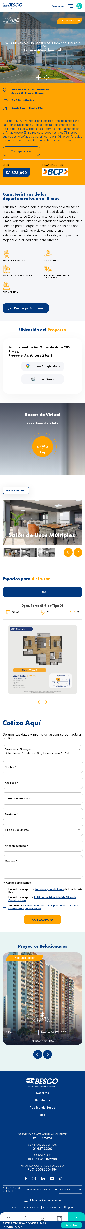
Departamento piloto (42, 423)
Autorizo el (44, 907)
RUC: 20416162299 (42, 1159)
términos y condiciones (49, 889)
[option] (43, 522)
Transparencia (21, 151)
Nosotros (42, 1093)
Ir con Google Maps (46, 366)
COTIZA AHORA (42, 919)
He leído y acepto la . (42, 899)
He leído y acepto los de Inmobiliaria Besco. (45, 891)
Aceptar (71, 1225)
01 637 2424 (42, 1138)
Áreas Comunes (16, 490)
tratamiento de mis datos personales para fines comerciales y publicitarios (44, 907)
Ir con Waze (46, 379)
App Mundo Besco (42, 1107)
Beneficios (42, 1100)
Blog (42, 1114)
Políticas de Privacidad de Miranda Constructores (42, 899)
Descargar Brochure (28, 308)
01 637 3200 (42, 1149)
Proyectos (58, 5)
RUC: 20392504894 (42, 1169)
